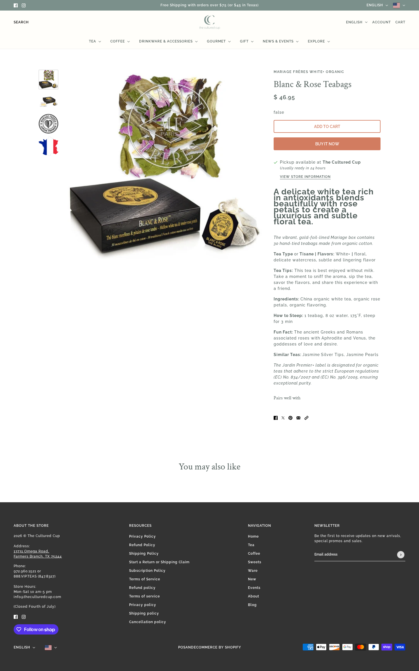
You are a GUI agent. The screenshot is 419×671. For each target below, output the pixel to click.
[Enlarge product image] (165, 167)
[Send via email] (298, 417)
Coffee (254, 554)
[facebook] (15, 5)
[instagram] (23, 5)
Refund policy (142, 588)
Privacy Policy (142, 536)
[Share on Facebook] (275, 417)
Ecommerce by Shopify (217, 647)
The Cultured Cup (342, 162)
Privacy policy (142, 605)
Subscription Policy (147, 571)
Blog (252, 605)
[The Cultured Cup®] (209, 22)
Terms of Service (144, 579)
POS (182, 647)
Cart (400, 22)
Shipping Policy (144, 554)
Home (253, 536)
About (253, 596)
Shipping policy (144, 613)
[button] (306, 417)
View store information (305, 177)
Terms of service (144, 596)
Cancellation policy (147, 622)
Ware (253, 571)
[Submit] (400, 554)
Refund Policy (142, 545)
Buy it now (327, 144)
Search (21, 22)
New (252, 579)
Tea (251, 545)
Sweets (254, 562)
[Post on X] (283, 417)
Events (254, 588)
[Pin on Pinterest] (290, 417)
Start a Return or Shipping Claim (159, 562)
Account (381, 22)
